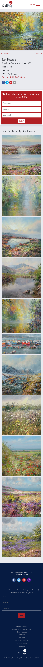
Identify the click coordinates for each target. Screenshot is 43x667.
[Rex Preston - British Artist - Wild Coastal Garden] (21, 415)
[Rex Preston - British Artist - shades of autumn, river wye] (21, 31)
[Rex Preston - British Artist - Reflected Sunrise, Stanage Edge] (21, 237)
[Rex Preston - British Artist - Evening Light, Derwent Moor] (21, 145)
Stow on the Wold (21, 572)
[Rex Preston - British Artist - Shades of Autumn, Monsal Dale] (21, 316)
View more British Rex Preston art (14, 77)
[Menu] (38, 4)
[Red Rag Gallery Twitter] (19, 580)
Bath (21, 575)
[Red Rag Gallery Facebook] (14, 580)
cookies (22, 648)
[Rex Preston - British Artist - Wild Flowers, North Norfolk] (21, 456)
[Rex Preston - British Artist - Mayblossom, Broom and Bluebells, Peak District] (21, 537)
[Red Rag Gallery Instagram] (29, 580)
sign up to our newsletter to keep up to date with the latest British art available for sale (22, 591)
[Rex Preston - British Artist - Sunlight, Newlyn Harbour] (21, 344)
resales (24, 634)
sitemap (22, 640)
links (18, 634)
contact (22, 637)
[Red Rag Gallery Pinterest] (24, 580)
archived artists (26, 631)
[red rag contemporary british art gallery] (7, 4)
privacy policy (22, 645)
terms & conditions (22, 643)
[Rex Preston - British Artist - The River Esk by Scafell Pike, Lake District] (21, 375)
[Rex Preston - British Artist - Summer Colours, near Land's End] (21, 497)
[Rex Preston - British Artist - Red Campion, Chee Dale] (21, 196)
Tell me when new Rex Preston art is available (22, 96)
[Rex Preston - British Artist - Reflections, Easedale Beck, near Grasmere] (21, 278)
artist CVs (15, 631)
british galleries (21, 628)
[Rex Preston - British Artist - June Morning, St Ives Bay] (21, 165)
